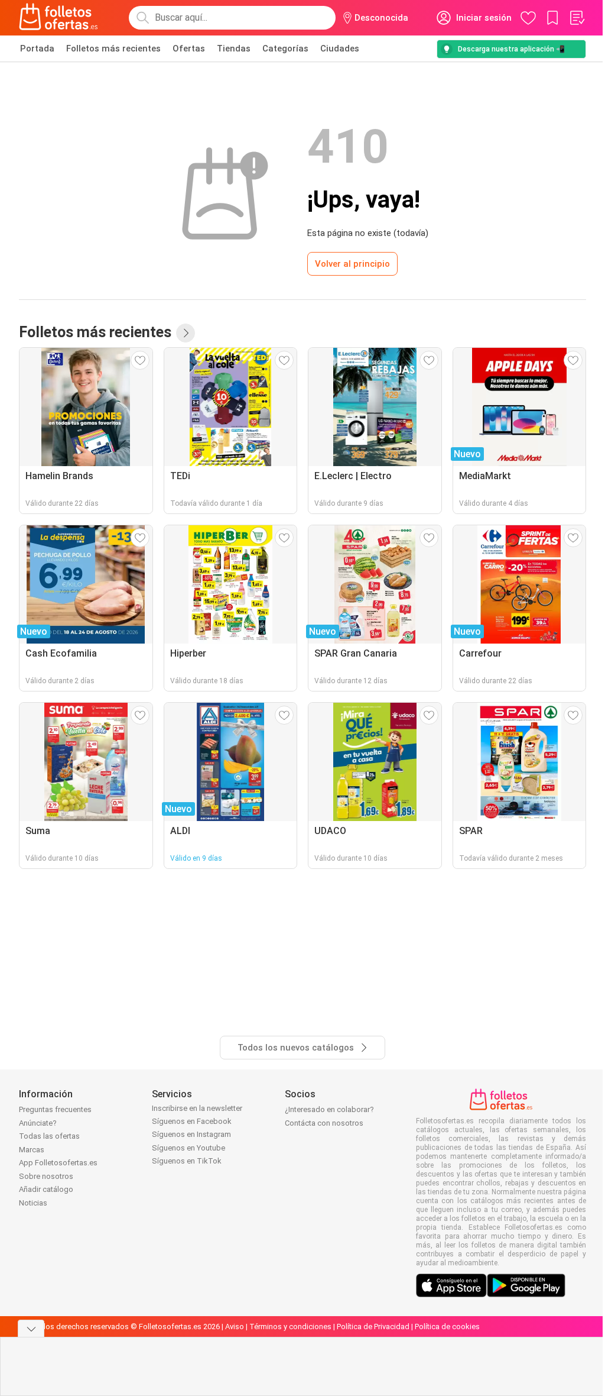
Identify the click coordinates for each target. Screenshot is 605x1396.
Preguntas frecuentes (55, 1109)
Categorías (285, 48)
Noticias (33, 1202)
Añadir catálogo (46, 1189)
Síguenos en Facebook (192, 1121)
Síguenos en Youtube (188, 1147)
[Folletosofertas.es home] (58, 18)
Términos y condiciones (290, 1326)
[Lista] (576, 17)
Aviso (234, 1326)
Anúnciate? (38, 1123)
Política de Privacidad (373, 1326)
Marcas (31, 1149)
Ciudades (339, 48)
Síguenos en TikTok (187, 1160)
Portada (37, 48)
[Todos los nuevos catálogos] (185, 333)
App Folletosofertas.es (58, 1162)
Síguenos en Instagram (191, 1134)
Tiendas (234, 48)
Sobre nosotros (46, 1176)
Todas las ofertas (49, 1136)
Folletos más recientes (113, 48)
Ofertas (189, 48)
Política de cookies (447, 1326)
